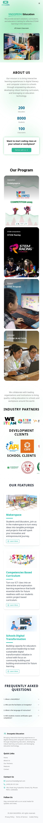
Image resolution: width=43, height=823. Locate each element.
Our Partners (8, 763)
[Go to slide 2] (19, 57)
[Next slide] (36, 46)
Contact (6, 769)
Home (6, 758)
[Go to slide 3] (22, 57)
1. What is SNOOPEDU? (12, 699)
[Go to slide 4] (25, 57)
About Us (7, 760)
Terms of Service (21, 817)
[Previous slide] (6, 46)
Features (7, 766)
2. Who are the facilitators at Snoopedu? (18, 705)
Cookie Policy (33, 817)
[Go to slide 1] (17, 57)
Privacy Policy (9, 817)
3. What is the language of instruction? (17, 710)
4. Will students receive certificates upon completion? (18, 717)
